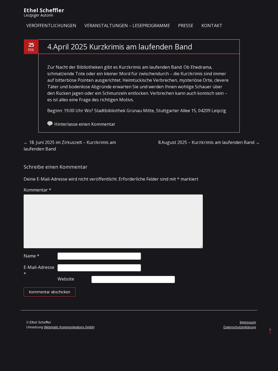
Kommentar (37, 190)
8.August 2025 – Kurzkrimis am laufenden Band (209, 142)
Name (31, 256)
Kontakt (211, 26)
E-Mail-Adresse (39, 270)
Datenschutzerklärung (239, 327)
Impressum (248, 322)
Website (66, 279)
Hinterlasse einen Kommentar (84, 124)
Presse (185, 26)
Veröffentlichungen (51, 26)
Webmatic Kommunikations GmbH (69, 327)
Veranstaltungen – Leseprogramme (127, 26)
